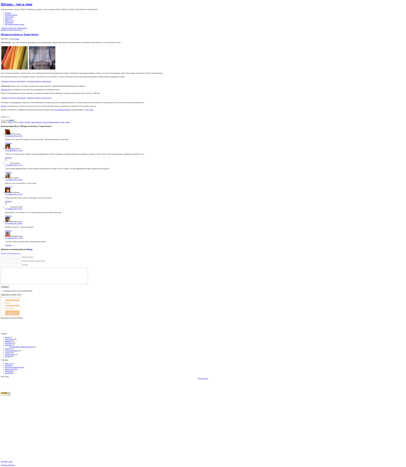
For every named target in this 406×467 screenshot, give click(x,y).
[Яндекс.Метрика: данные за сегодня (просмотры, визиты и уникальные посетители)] (8, 465)
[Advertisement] (9, 427)
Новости (8, 349)
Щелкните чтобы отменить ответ (11, 253)
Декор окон (9, 339)
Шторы (3, 106)
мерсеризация (36, 122)
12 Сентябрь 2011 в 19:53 (14, 238)
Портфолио (9, 373)
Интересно (9, 343)
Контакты (8, 365)
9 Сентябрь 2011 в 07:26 (13, 209)
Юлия (30, 249)
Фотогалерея (9, 354)
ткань (62, 122)
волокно (28, 122)
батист (21, 122)
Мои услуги (9, 363)
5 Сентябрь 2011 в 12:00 (13, 150)
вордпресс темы (6, 461)
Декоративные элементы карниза (21, 347)
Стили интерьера (11, 351)
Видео (7, 337)
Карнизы (8, 345)
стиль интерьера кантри (50, 122)
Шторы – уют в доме (16, 4)
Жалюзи (8, 341)
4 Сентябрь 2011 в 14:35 (13, 136)
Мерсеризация (6, 90)
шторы (67, 122)
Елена (12, 148)
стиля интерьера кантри (61, 110)
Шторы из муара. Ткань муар (11, 30)
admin (17, 39)
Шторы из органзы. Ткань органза (14, 28)
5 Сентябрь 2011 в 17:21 (13, 165)
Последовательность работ (14, 367)
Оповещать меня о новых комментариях (17, 291)
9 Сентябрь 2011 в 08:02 (13, 223)
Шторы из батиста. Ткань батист (20, 34)
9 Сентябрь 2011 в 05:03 (13, 180)
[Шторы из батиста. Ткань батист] (14, 70)
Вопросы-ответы (11, 369)
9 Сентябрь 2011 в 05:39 (13, 194)
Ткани (10, 122)
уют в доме (89, 110)
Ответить (8, 143)
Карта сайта (9, 371)
